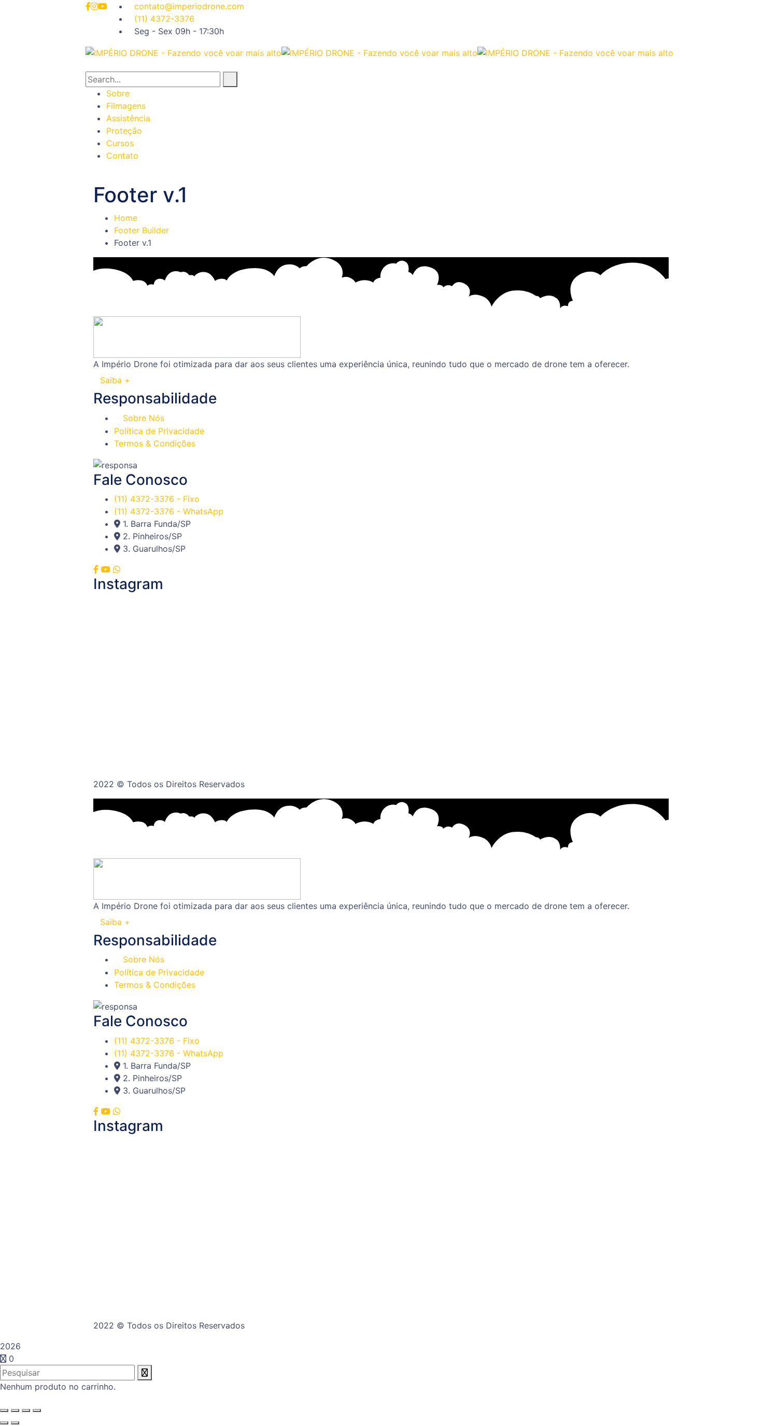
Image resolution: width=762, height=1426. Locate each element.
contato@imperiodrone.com (189, 6)
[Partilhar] (26, 1410)
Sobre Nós (143, 418)
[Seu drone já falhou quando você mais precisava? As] (574, 635)
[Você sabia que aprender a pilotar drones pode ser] (381, 718)
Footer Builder (141, 230)
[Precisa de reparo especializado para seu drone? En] (574, 700)
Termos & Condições (154, 443)
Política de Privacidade (159, 431)
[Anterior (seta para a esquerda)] (4, 1422)
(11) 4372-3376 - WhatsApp (168, 511)
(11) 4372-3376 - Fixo (157, 499)
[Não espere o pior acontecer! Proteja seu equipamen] (188, 635)
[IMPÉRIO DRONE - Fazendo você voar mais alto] (183, 52)
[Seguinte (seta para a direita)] (15, 1422)
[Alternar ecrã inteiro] (15, 1410)
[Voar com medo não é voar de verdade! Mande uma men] (188, 700)
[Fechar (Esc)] (37, 1410)
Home (125, 218)
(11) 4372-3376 (164, 18)
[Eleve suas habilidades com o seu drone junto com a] (381, 628)
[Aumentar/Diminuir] (4, 1410)
